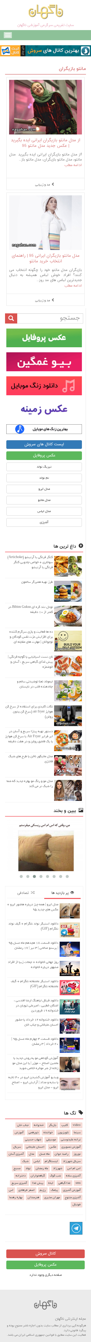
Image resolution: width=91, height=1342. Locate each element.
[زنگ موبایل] (44, 385)
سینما (77, 1132)
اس (11, 1190)
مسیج (17, 1168)
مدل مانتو (44, 500)
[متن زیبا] (44, 361)
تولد (28, 1168)
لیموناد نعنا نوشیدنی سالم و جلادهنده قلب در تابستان (35, 684)
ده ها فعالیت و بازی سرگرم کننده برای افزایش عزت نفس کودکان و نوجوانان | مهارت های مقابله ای (31, 636)
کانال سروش (45, 1254)
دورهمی (33, 1132)
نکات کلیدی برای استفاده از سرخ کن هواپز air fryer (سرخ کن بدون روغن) (29, 711)
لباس (37, 1161)
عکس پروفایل (44, 455)
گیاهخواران (38, 1175)
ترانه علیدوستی (71, 1139)
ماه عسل (44, 1153)
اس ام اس (74, 1168)
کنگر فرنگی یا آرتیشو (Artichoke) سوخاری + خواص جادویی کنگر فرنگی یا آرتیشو (30, 562)
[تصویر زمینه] (44, 409)
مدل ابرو (44, 489)
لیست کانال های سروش (44, 444)
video (77, 1125)
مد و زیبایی (42, 184)
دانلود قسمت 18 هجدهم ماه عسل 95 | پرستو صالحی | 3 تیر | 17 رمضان (33, 945)
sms (78, 1183)
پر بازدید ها (61, 893)
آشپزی (44, 522)
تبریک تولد (44, 466)
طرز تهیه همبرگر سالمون (37, 582)
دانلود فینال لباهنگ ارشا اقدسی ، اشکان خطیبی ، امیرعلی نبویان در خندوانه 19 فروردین (36, 1005)
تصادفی (24, 893)
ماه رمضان (42, 1168)
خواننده (48, 1132)
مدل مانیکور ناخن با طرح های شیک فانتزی (30, 759)
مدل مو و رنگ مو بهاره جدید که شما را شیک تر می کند (30, 783)
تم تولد (44, 477)
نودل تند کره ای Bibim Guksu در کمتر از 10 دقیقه (30, 609)
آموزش (19, 1132)
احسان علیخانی (35, 1146)
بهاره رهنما (15, 1197)
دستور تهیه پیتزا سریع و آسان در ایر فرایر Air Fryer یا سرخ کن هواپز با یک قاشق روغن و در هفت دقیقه (29, 736)
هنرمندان (33, 1197)
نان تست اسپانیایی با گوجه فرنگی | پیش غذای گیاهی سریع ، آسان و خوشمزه (30, 661)
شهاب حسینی (33, 1139)
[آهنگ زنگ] (44, 429)
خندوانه (39, 1125)
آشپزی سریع (19, 1183)
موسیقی (51, 1139)
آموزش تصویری (71, 1146)
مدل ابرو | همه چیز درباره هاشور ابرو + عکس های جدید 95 (32, 907)
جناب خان (23, 1125)
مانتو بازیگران (72, 68)
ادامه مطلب (73, 165)
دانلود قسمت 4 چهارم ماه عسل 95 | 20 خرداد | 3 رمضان (34, 1041)
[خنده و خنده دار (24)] (44, 845)
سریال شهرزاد (72, 1161)
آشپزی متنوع (73, 1197)
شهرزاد (57, 1168)
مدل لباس (44, 511)
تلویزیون (63, 1132)
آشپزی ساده (73, 1175)
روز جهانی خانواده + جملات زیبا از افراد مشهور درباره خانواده (33, 964)
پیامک (54, 1190)
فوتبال (77, 1204)
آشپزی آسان (16, 1153)
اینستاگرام (51, 1161)
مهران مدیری (52, 1197)
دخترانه (21, 1175)
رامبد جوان (62, 1153)
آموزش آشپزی (72, 1190)
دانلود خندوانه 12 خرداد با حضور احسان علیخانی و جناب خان (36, 1022)
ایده (50, 1183)
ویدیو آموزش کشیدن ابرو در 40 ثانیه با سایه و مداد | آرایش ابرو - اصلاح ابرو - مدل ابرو (33, 1082)
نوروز (77, 1153)
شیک (25, 1161)
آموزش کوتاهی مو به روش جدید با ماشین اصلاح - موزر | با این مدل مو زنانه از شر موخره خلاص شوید (35, 1063)
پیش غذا (37, 1183)
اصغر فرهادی (26, 1190)
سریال (17, 1146)
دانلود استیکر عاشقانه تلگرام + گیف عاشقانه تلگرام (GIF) (34, 984)
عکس (53, 1146)
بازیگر (52, 1125)
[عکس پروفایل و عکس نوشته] (44, 338)
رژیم (43, 1190)
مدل (31, 1153)
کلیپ (64, 1125)
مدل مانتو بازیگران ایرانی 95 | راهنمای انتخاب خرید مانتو (46, 258)
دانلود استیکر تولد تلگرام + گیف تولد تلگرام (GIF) (33, 926)
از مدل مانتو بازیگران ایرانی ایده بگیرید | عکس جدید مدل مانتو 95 (45, 143)
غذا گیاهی (64, 1183)
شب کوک (55, 1175)
